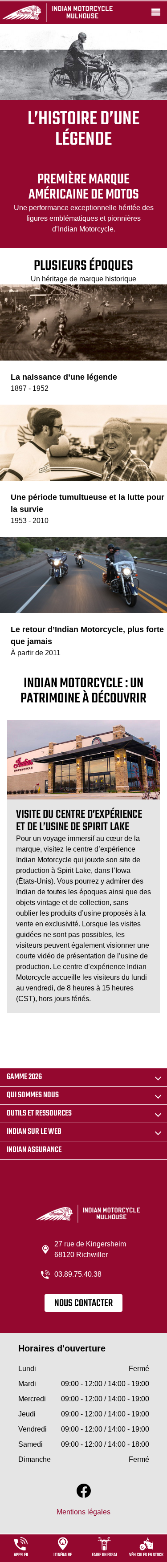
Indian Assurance (34, 1150)
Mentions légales (83, 1512)
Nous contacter (83, 1303)
